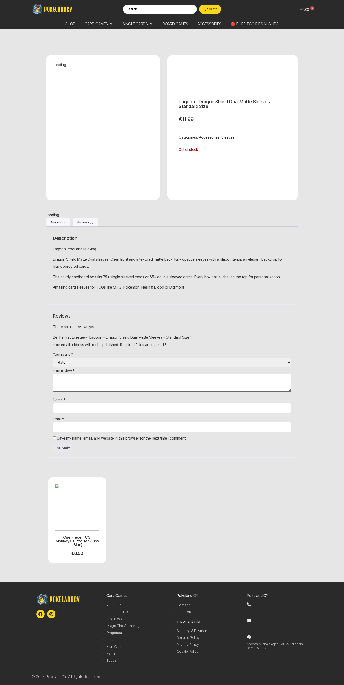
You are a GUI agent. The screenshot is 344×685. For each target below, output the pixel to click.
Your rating (63, 354)
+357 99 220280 (260, 610)
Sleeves (227, 137)
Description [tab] (58, 222)
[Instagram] (51, 614)
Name (59, 400)
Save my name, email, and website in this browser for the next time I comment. (122, 438)
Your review (63, 371)
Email (58, 419)
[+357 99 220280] (249, 604)
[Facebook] (40, 614)
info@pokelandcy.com (264, 626)
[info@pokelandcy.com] (249, 620)
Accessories (209, 137)
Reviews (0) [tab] (85, 222)
